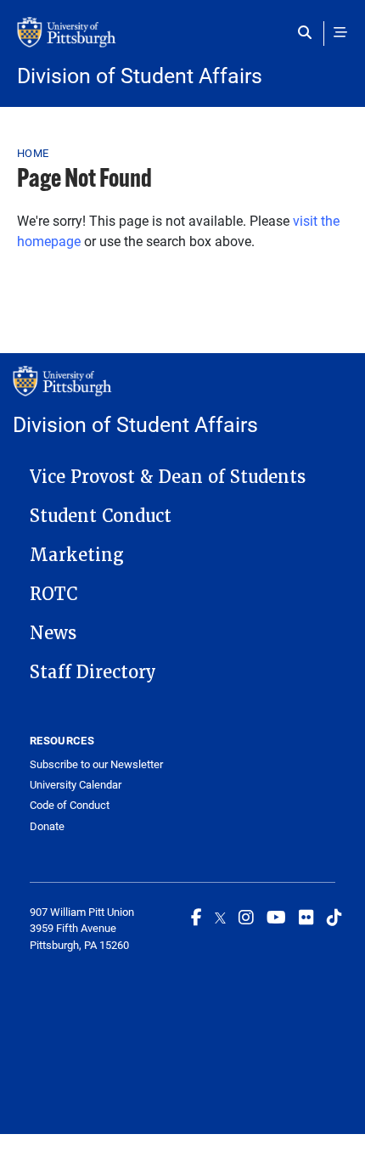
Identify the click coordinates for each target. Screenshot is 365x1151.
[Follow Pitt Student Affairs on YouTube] (276, 917)
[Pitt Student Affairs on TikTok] (334, 917)
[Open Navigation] (340, 32)
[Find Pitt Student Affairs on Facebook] (196, 917)
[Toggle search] (308, 32)
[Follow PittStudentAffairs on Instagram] (246, 917)
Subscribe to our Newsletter (96, 764)
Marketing (77, 555)
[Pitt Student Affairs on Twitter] (220, 917)
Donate (47, 826)
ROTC (53, 594)
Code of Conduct (70, 805)
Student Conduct (100, 516)
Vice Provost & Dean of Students (168, 477)
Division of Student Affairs (139, 75)
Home (32, 152)
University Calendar (75, 785)
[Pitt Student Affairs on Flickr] (306, 917)
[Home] (182, 41)
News (53, 633)
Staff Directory (93, 672)
